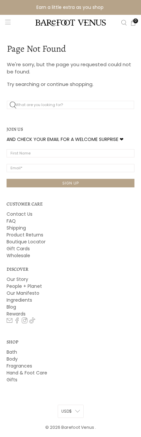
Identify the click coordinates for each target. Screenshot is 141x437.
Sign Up (70, 183)
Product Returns (25, 235)
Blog (11, 307)
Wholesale (18, 255)
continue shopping (69, 84)
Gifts (12, 379)
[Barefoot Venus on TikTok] (32, 321)
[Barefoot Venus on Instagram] (25, 321)
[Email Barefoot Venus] (9, 321)
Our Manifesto (23, 293)
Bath (12, 352)
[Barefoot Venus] (70, 22)
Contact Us (19, 214)
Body (12, 359)
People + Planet (24, 286)
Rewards (16, 314)
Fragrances (19, 366)
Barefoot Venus (78, 427)
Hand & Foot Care (27, 372)
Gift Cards (18, 248)
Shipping (16, 228)
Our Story (17, 279)
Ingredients (19, 300)
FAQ (11, 221)
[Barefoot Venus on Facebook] (17, 321)
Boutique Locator (26, 241)
